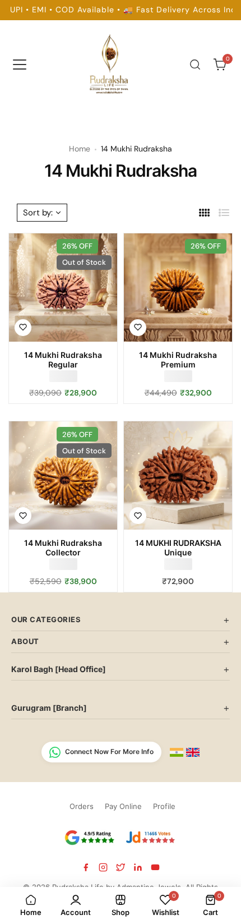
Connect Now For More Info (109, 751)
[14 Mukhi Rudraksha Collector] (63, 475)
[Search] (195, 64)
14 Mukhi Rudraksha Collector (63, 547)
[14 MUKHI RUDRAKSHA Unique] (178, 475)
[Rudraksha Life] (109, 62)
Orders (81, 806)
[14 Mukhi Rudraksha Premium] (178, 287)
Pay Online (123, 806)
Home (79, 149)
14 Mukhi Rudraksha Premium (178, 359)
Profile (164, 806)
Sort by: (38, 212)
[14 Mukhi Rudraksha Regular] (63, 287)
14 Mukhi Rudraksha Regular (63, 359)
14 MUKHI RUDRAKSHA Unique (178, 547)
